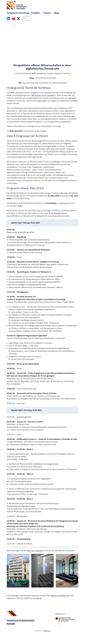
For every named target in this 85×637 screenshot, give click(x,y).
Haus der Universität (35, 550)
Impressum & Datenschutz (21, 620)
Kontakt (11, 623)
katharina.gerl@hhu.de (60, 595)
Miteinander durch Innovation (43, 95)
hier (59, 126)
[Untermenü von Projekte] (40, 13)
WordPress (46, 631)
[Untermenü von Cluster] (51, 13)
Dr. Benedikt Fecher (59, 213)
